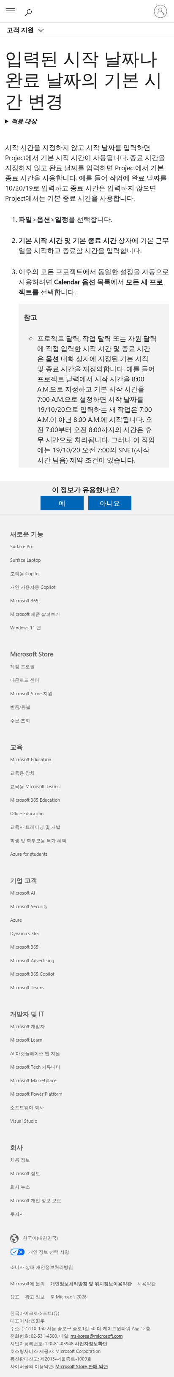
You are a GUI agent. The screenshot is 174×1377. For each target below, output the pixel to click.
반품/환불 (20, 707)
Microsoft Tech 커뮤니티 (35, 1067)
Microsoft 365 (24, 600)
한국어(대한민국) (40, 1238)
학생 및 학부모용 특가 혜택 (38, 840)
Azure (16, 920)
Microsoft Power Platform (36, 1094)
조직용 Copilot (25, 573)
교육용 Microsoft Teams (35, 786)
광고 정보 (35, 1296)
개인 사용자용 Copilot (32, 587)
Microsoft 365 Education (35, 800)
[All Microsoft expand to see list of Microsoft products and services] (10, 11)
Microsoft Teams (27, 987)
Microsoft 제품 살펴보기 (35, 614)
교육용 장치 (22, 773)
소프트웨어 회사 (27, 1107)
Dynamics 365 (24, 933)
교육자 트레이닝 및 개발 (35, 827)
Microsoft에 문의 (27, 1283)
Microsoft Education (30, 759)
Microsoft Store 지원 (31, 693)
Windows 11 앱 (25, 627)
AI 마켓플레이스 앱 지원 (35, 1053)
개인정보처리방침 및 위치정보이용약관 (91, 1283)
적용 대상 (24, 121)
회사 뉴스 (20, 1187)
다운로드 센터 (24, 680)
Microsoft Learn (26, 1040)
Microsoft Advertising (32, 960)
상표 (14, 1296)
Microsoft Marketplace (33, 1080)
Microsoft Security (28, 906)
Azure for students (29, 854)
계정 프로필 (22, 666)
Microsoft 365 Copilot (32, 974)
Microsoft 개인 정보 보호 (35, 1200)
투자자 (17, 1214)
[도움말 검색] (29, 11)
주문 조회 (20, 720)
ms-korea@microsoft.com (96, 1336)
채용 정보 (20, 1160)
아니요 (110, 502)
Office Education (27, 813)
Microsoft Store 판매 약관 (81, 1366)
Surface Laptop (25, 560)
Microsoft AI (22, 893)
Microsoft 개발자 (27, 1026)
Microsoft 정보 (25, 1173)
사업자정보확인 (91, 1343)
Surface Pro (21, 546)
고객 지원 (21, 29)
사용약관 (146, 1283)
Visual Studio (23, 1121)
